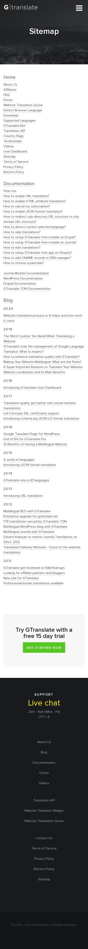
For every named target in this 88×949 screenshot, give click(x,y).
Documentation (18, 183)
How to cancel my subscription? (26, 206)
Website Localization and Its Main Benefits (34, 372)
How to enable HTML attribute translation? (34, 201)
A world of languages (19, 460)
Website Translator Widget (44, 810)
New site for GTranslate (21, 578)
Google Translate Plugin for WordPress (31, 434)
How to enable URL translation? (26, 196)
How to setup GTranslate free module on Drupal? (39, 237)
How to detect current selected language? (34, 227)
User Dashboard (15, 151)
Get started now (44, 648)
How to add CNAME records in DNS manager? (37, 258)
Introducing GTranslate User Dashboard (32, 387)
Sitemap (9, 156)
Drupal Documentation (19, 283)
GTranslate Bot (14, 126)
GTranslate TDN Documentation (27, 289)
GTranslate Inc (41, 925)
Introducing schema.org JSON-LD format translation (41, 418)
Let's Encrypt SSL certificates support (31, 413)
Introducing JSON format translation (29, 465)
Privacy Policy (13, 167)
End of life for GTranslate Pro (24, 439)
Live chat (44, 703)
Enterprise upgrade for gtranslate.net (30, 516)
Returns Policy (13, 172)
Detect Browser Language (22, 110)
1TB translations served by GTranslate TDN (35, 521)
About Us (10, 84)
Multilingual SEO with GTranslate (26, 511)
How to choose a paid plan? (23, 263)
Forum (8, 100)
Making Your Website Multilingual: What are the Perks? (42, 362)
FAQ (6, 95)
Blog (8, 300)
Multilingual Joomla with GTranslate (28, 532)
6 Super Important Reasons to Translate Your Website (42, 367)
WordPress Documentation (23, 278)
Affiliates (9, 90)
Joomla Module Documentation (26, 273)
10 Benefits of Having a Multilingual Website (35, 444)
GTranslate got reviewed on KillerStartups (34, 568)
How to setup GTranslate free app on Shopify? (37, 253)
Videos (8, 146)
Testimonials (12, 141)
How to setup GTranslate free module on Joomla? (40, 242)
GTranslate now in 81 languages (26, 480)
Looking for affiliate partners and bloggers (34, 573)
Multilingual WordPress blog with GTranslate (35, 526)
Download (10, 115)
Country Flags (13, 136)
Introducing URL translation (23, 496)
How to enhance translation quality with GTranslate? (41, 357)
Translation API (14, 131)
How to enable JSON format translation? (33, 211)
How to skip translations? (22, 232)
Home (9, 77)
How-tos (9, 191)
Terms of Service (15, 162)
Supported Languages (19, 120)
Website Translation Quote (23, 105)
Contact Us (44, 838)
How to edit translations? (21, 247)
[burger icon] (79, 8)
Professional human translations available (33, 583)
